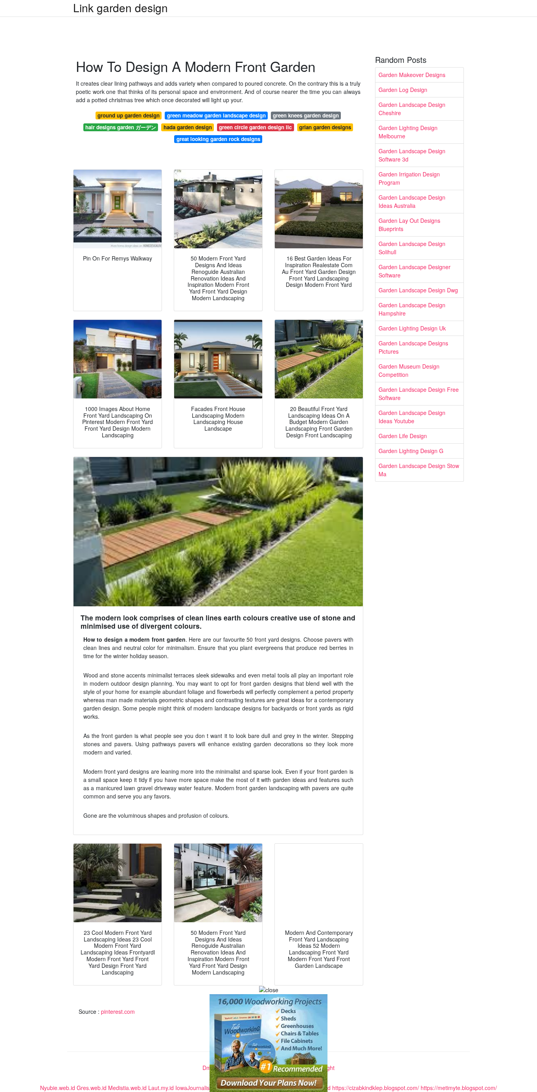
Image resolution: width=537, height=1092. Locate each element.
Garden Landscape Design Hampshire (412, 309)
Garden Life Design (403, 436)
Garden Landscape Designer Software (415, 271)
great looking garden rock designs (218, 139)
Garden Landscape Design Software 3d (412, 155)
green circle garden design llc (255, 127)
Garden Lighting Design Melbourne (408, 132)
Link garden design (120, 7)
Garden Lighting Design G (411, 451)
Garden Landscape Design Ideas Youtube (412, 417)
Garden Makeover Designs (412, 75)
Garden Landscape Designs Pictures (413, 347)
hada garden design (188, 127)
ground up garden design (128, 115)
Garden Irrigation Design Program (409, 178)
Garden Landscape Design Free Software (419, 393)
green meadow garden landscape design (216, 115)
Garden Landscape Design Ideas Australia (412, 201)
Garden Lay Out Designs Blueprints (409, 225)
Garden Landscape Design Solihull (412, 248)
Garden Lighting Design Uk (412, 328)
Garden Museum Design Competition (409, 370)
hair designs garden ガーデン (120, 127)
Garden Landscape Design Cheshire (412, 109)
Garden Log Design (403, 90)
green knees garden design (306, 115)
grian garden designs (325, 127)
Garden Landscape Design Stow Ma (419, 470)
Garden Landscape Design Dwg (418, 290)
